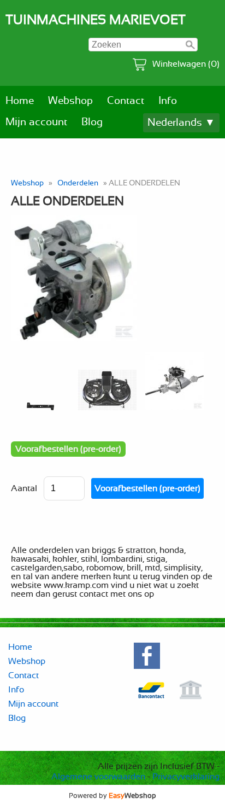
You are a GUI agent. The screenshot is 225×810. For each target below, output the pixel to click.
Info (167, 101)
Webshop (70, 101)
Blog (92, 122)
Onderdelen (77, 183)
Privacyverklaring (186, 776)
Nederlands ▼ (181, 123)
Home (19, 101)
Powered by (112, 796)
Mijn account (36, 122)
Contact (125, 101)
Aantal (24, 488)
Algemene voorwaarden (98, 776)
